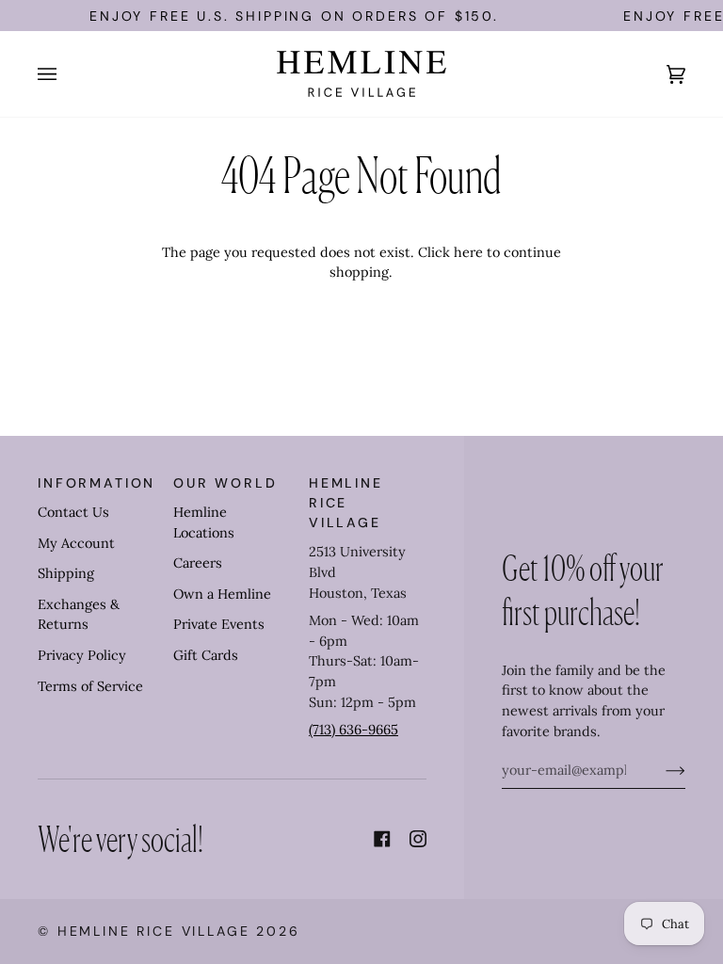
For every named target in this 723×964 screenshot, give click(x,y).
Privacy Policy (82, 655)
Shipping (66, 573)
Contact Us (73, 512)
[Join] (660, 770)
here (468, 252)
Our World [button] (225, 482)
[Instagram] (418, 838)
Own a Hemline (222, 594)
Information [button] (96, 482)
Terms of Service (90, 686)
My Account (76, 543)
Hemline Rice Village (153, 931)
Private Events (219, 624)
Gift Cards (205, 655)
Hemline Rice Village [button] (346, 503)
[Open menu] (66, 74)
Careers (197, 562)
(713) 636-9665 (353, 729)
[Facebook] (382, 838)
